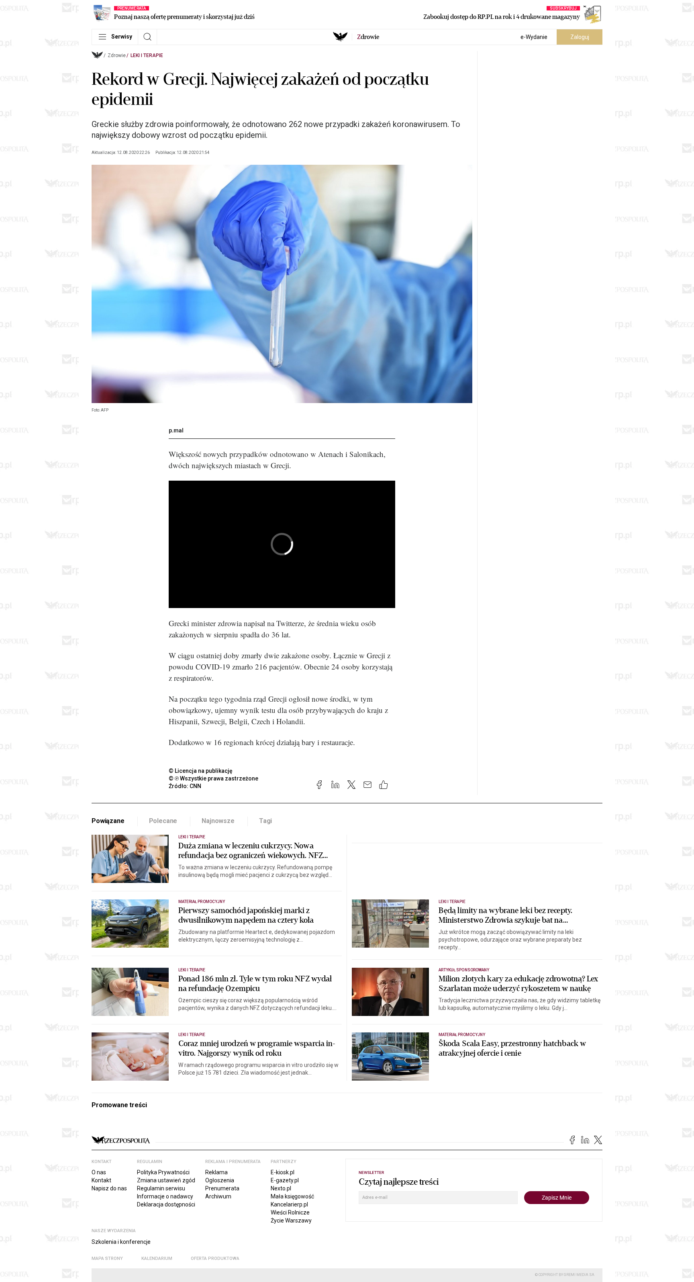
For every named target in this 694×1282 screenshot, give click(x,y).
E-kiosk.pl (282, 1172)
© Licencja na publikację (201, 771)
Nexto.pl (281, 1188)
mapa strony (107, 1258)
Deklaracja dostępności (166, 1204)
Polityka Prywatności (163, 1172)
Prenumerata (222, 1188)
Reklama (216, 1172)
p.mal (176, 430)
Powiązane (108, 821)
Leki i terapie (147, 55)
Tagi (265, 821)
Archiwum (218, 1196)
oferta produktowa (215, 1258)
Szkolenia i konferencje (121, 1242)
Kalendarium (156, 1258)
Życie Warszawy (291, 1220)
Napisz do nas (109, 1188)
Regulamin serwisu (161, 1188)
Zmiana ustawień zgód (166, 1180)
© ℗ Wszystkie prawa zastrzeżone (213, 778)
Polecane (163, 821)
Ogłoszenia (219, 1180)
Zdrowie (117, 55)
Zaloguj (579, 37)
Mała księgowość (292, 1196)
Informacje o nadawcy (165, 1196)
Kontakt (101, 1180)
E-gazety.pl (285, 1180)
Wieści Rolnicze (290, 1212)
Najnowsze (218, 821)
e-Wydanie (533, 37)
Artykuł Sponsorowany (464, 970)
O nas (99, 1172)
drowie (368, 37)
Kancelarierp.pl (289, 1204)
